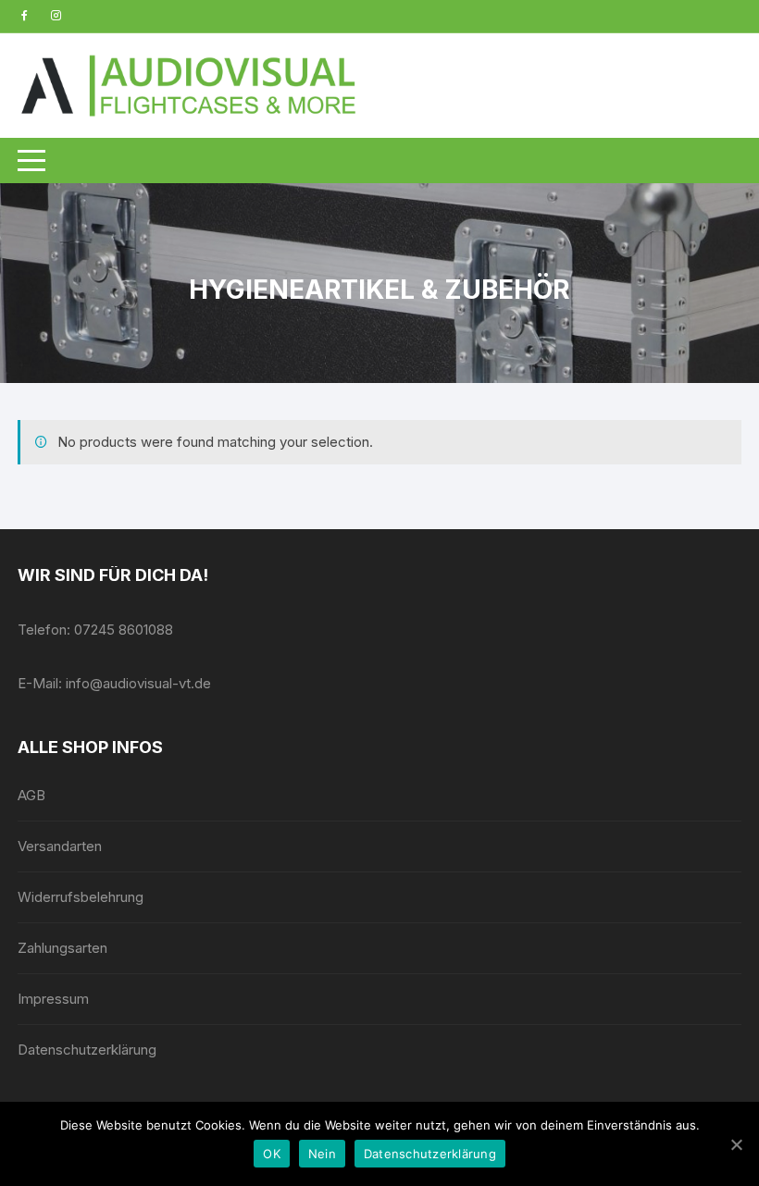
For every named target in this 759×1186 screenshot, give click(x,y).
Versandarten (60, 846)
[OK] (736, 1144)
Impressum (53, 998)
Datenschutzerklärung (87, 1049)
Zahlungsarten (62, 948)
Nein (322, 1153)
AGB (31, 795)
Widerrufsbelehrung (80, 897)
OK (271, 1153)
